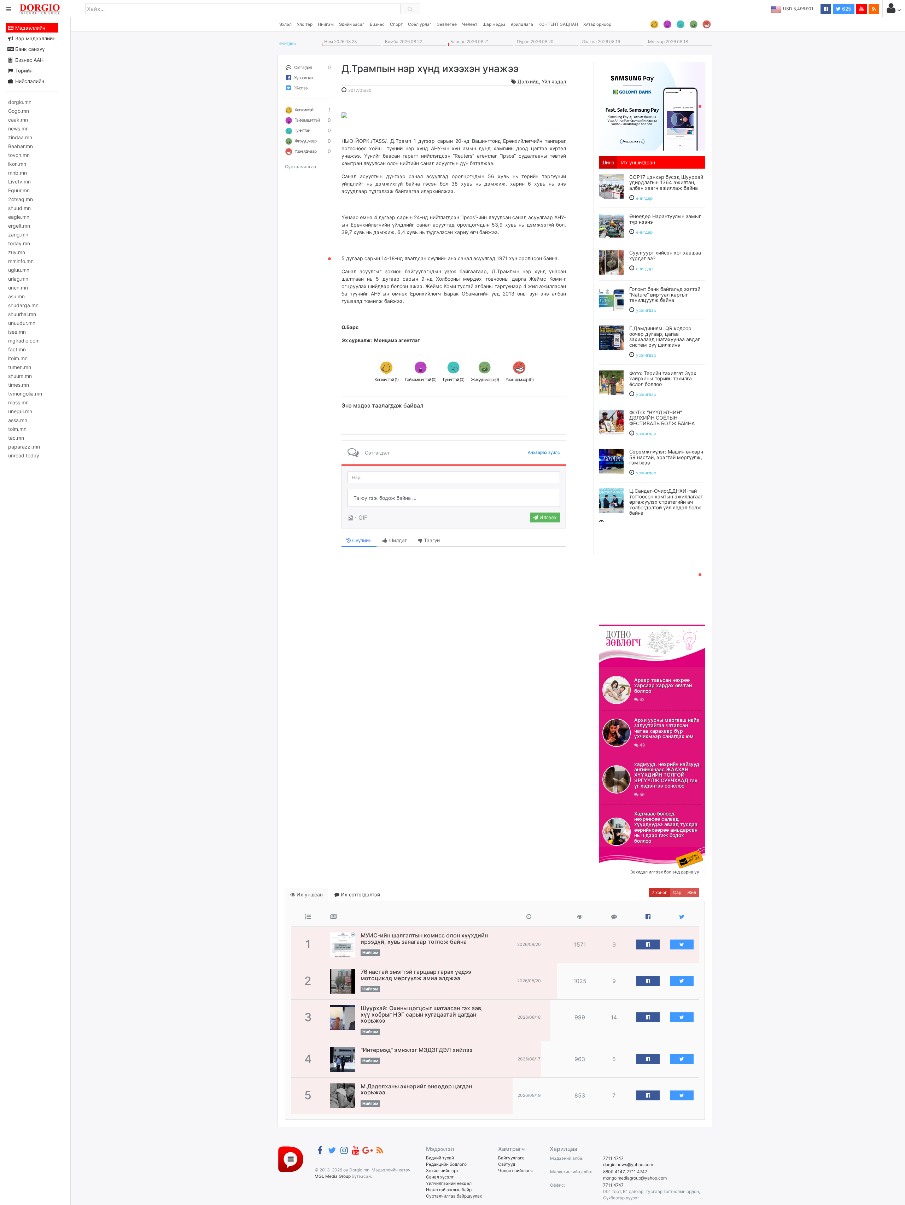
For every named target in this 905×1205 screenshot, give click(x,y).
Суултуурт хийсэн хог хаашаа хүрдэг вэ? (665, 255)
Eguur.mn (19, 190)
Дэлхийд (528, 81)
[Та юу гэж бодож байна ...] (454, 498)
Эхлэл (285, 24)
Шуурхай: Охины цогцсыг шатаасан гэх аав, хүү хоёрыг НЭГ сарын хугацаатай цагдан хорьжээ (422, 1014)
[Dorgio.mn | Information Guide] (291, 1159)
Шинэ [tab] (607, 162)
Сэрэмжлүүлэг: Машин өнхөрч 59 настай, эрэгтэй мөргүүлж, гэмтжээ (666, 457)
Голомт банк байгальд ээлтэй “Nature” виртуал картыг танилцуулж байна (664, 294)
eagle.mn (18, 217)
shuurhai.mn (22, 314)
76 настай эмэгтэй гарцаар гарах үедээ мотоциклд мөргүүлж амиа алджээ (416, 975)
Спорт (396, 24)
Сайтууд (506, 1164)
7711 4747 (613, 1158)
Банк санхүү (29, 49)
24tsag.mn (20, 199)
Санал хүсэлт (440, 1177)
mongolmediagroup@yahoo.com (635, 1178)
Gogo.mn (18, 111)
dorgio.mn (19, 102)
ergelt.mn (19, 226)
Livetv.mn (19, 182)
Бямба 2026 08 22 (402, 41)
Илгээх (547, 517)
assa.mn (17, 420)
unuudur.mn (21, 323)
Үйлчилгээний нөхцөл (449, 1183)
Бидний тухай (440, 1157)
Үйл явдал (554, 81)
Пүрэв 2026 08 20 (534, 41)
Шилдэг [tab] (397, 540)
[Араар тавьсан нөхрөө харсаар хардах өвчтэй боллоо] (616, 690)
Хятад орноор (597, 24)
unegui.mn (20, 411)
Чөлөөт (469, 24)
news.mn (18, 128)
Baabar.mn (20, 146)
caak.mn (18, 120)
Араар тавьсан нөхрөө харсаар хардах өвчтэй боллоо (663, 685)
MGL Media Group (333, 1176)
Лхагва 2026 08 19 (600, 41)
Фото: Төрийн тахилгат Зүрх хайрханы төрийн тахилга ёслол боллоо (662, 378)
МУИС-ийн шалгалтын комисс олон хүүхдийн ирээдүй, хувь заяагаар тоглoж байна (424, 938)
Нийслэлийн (29, 81)
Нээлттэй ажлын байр (449, 1189)
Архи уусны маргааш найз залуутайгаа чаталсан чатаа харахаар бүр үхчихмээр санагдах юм (666, 728)
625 (846, 9)
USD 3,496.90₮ (798, 8)
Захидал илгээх (621, 851)
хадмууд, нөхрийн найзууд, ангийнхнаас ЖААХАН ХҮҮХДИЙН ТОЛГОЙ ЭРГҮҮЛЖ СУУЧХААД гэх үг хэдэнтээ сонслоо (667, 775)
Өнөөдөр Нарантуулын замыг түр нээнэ (665, 218)
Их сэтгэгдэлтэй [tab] (359, 894)
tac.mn (16, 438)
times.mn (18, 385)
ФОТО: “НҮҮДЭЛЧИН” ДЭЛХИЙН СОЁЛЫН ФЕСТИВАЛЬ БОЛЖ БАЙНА (662, 417)
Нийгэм (326, 24)
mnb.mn (17, 173)
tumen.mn (19, 367)
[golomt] (652, 105)
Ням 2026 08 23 (339, 41)
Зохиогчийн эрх (442, 1170)
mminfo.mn (21, 261)
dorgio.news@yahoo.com (628, 1164)
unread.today (23, 455)
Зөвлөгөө (447, 24)
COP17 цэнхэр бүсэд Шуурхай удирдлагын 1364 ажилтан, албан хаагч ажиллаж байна (666, 182)
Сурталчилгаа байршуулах (454, 1196)
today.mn (19, 243)
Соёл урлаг (420, 24)
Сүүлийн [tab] (361, 540)
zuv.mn (16, 252)
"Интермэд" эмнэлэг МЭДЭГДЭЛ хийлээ (417, 1049)
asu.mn (16, 296)
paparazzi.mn (24, 447)
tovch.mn (19, 155)
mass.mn (18, 402)
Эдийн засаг (351, 24)
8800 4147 (614, 1171)
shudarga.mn (23, 305)
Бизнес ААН (28, 60)
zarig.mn (18, 235)
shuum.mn (20, 376)
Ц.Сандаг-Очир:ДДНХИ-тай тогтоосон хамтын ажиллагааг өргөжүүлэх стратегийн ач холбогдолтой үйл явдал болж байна (666, 502)
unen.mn (18, 288)
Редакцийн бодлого (446, 1164)
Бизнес (377, 24)
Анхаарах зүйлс (544, 452)
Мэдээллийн (29, 28)
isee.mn (17, 332)
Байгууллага (511, 1157)
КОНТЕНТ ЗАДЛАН (558, 24)
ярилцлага (522, 24)
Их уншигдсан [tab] (638, 162)
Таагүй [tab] (431, 540)
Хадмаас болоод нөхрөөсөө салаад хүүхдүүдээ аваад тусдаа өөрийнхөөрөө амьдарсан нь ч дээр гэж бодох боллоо (665, 827)
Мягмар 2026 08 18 (667, 41)
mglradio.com (24, 341)
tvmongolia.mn (25, 394)
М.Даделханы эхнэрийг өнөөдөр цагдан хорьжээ (416, 1089)
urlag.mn (18, 279)
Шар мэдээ (494, 24)
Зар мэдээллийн (35, 38)
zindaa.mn (20, 137)
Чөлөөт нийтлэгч (515, 1170)
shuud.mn (19, 208)
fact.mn (17, 349)
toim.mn (17, 429)
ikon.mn (17, 164)
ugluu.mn (18, 270)
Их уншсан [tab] (309, 894)
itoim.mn (18, 358)
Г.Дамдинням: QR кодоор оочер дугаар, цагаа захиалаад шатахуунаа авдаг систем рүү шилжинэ (664, 336)
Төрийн (23, 71)
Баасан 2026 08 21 (468, 41)
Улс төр (305, 24)
